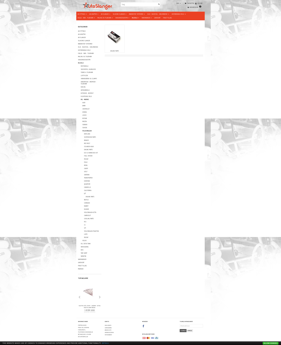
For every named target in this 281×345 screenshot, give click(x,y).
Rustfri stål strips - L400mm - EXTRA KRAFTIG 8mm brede (90, 306)
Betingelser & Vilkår (84, 334)
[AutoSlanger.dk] (98, 5)
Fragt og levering (83, 327)
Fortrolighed (82, 325)
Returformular (83, 336)
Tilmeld (183, 330)
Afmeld (190, 330)
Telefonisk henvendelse (85, 332)
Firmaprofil (82, 330)
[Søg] (159, 4)
